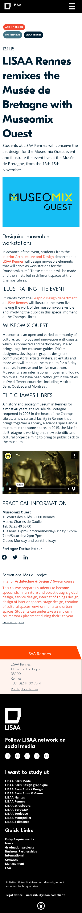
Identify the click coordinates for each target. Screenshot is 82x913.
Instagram (17, 756)
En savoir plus (13, 622)
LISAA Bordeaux (16, 810)
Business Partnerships (21, 851)
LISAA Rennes (13, 261)
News (9, 843)
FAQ (8, 868)
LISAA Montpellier (18, 818)
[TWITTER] (15, 557)
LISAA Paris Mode (18, 781)
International (14, 855)
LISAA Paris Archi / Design (24, 789)
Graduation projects (19, 847)
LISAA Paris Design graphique (26, 785)
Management (14, 864)
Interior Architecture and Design (28, 256)
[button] (41, 906)
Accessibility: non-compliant (45, 895)
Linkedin (27, 756)
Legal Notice (14, 895)
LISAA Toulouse (16, 814)
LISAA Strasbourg (17, 806)
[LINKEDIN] (26, 557)
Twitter (37, 756)
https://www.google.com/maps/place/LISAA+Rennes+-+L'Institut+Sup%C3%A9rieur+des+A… (41, 689)
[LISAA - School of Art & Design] (13, 719)
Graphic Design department (54, 298)
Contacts (11, 860)
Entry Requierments (19, 839)
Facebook (8, 756)
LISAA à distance (17, 822)
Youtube (46, 756)
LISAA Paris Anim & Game (24, 793)
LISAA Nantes (15, 797)
